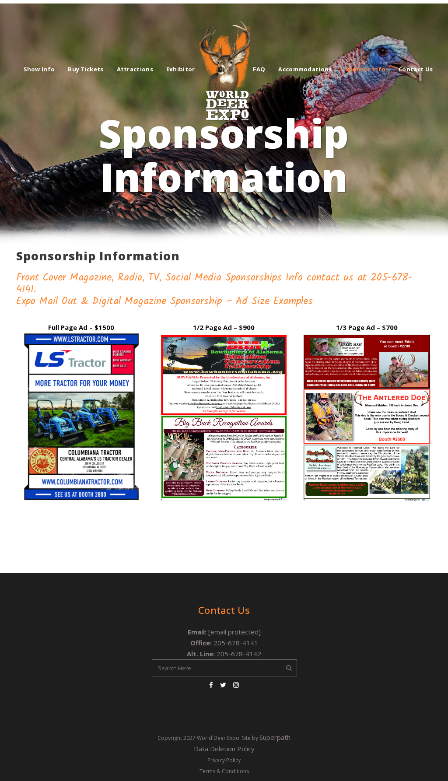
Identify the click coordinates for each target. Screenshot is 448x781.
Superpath (274, 737)
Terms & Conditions (224, 771)
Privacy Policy (224, 760)
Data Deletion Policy (224, 748)
